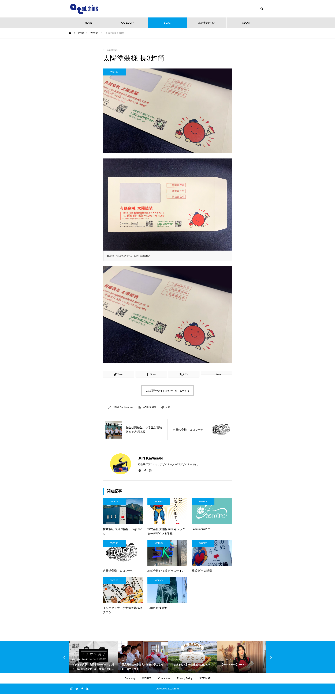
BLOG (167, 22)
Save (218, 373)
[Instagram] (150, 470)
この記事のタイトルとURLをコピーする (167, 390)
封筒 (154, 407)
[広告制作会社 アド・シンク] (84, 8)
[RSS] (87, 689)
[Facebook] (145, 470)
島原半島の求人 (206, 22)
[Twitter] (77, 689)
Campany (130, 678)
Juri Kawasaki (126, 407)
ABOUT (246, 22)
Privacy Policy (184, 678)
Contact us (164, 678)
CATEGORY (128, 22)
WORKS (114, 72)
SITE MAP (205, 678)
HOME (88, 22)
